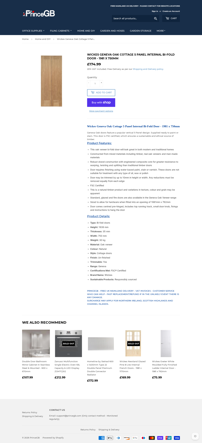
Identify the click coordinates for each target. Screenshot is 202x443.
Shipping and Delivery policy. (148, 69)
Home (25, 39)
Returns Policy (29, 412)
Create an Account (171, 11)
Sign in (155, 11)
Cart (173, 18)
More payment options (101, 111)
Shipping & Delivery (32, 416)
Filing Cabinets (60, 30)
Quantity (92, 77)
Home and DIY (86, 30)
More (160, 30)
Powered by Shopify (53, 437)
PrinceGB (35, 437)
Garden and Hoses (112, 30)
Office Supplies (32, 30)
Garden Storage (140, 30)
